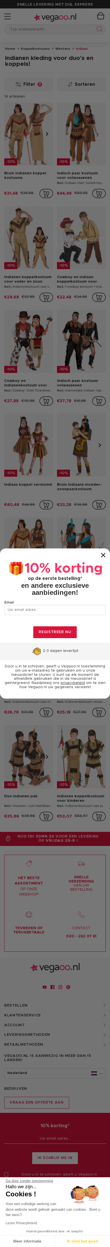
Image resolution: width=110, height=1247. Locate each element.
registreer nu (55, 632)
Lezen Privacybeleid (21, 1223)
